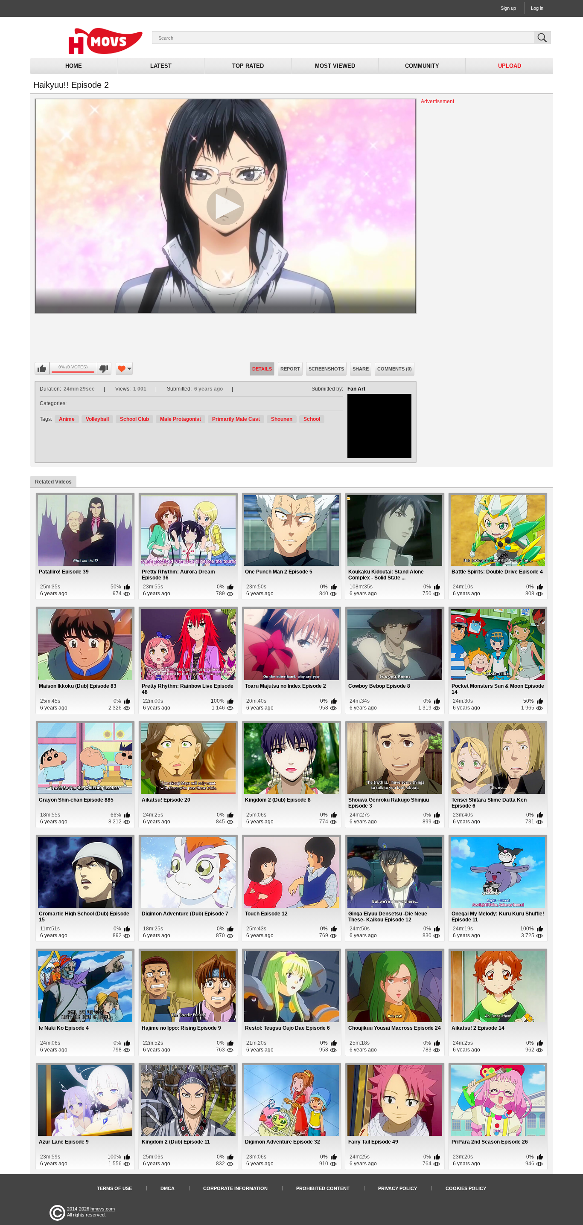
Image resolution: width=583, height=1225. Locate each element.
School (311, 419)
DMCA (167, 1188)
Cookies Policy (466, 1188)
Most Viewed (335, 66)
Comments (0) (394, 368)
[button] (225, 206)
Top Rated (248, 66)
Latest (161, 66)
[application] (225, 206)
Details (262, 368)
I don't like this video (104, 368)
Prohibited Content (323, 1188)
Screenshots (326, 368)
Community (422, 66)
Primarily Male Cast (236, 419)
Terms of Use (114, 1188)
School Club (134, 419)
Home (73, 66)
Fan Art (356, 389)
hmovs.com (102, 1208)
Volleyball (97, 419)
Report (290, 368)
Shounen (281, 419)
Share (361, 368)
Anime (67, 419)
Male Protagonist (180, 419)
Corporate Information (235, 1188)
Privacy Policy (397, 1188)
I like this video (42, 368)
